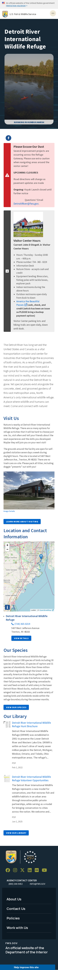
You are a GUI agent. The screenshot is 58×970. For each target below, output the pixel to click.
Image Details (9, 511)
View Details (21, 638)
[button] (41, 557)
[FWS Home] (5, 14)
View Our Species (16, 707)
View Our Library (16, 832)
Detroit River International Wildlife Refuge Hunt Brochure (31, 724)
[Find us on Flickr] (38, 870)
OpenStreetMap (45, 610)
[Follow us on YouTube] (45, 870)
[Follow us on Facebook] (8, 870)
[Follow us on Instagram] (16, 870)
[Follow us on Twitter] (23, 870)
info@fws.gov (37, 883)
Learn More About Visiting (22, 521)
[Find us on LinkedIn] (31, 870)
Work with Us (17, 927)
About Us (14, 899)
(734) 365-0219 (22, 623)
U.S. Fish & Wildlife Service (23, 14)
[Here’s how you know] (29, 4)
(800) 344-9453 (15, 883)
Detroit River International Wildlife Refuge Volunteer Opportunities (31, 778)
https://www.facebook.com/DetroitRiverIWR (31, 138)
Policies (13, 918)
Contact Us (16, 908)
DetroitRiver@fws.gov (26, 203)
